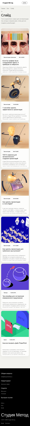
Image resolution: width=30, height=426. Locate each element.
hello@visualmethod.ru (6, 376)
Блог (8, 8)
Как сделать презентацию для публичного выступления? (13, 250)
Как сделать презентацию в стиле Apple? (11, 203)
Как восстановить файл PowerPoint (15, 343)
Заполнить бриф (5, 384)
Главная (3, 8)
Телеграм (3, 393)
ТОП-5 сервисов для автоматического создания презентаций (10, 156)
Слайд (12, 8)
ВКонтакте (3, 391)
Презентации (7, 104)
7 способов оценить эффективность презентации (12, 108)
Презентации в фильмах (10, 57)
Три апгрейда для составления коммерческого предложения (13, 297)
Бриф (24, 3)
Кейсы (2, 403)
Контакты (7, 423)
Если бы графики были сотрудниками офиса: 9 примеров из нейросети (11, 62)
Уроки (5, 339)
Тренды (6, 292)
